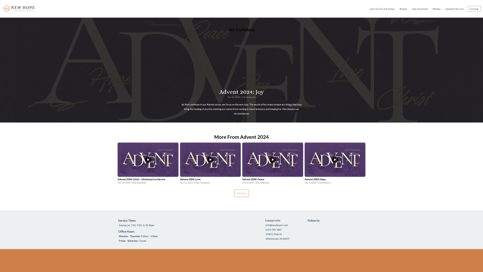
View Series (241, 193)
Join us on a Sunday (382, 8)
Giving (474, 8)
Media (437, 8)
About (403, 8)
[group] (148, 164)
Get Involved (420, 8)
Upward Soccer (454, 8)
